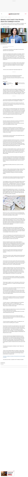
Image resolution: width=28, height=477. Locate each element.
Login (25, 13)
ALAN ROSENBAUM (6, 46)
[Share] (1, 27)
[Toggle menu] (1, 13)
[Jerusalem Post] (14, 14)
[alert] (7, 473)
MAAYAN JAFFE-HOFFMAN (11, 46)
